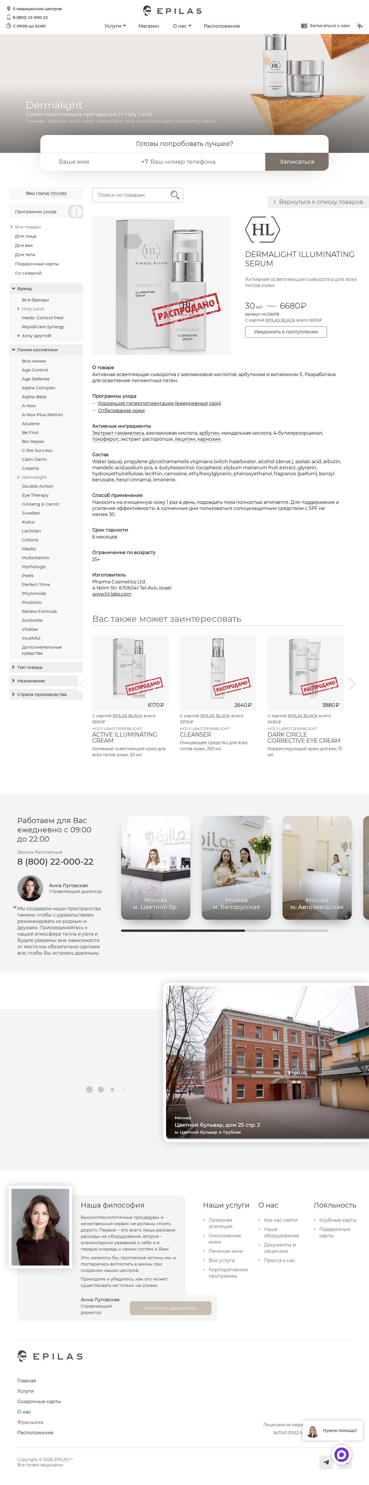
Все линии (34, 361)
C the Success (37, 450)
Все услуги (222, 1260)
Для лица (25, 236)
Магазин (148, 26)
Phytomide (34, 593)
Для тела (25, 254)
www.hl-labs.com (111, 594)
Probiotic (32, 602)
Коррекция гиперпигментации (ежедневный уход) (159, 403)
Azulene (30, 423)
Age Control (35, 370)
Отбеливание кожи (121, 410)
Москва (59, 193)
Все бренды (35, 300)
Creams (30, 468)
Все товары (28, 227)
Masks (29, 548)
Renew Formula (39, 611)
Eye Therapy (35, 495)
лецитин (185, 439)
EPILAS (172, 7)
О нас (180, 26)
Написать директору (171, 1308)
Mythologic (34, 566)
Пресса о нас (279, 1260)
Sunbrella (32, 620)
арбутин (209, 433)
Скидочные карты (39, 1401)
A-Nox (28, 405)
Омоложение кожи (225, 1239)
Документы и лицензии (280, 1248)
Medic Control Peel (42, 317)
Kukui (28, 522)
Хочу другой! (36, 335)
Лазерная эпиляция (221, 1223)
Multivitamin (35, 557)
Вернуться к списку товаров (321, 201)
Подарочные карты (37, 263)
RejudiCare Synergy (43, 326)
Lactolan (31, 531)
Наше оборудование (281, 1232)
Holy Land (82, 121)
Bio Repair (33, 441)
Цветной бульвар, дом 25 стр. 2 (217, 1125)
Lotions (30, 539)
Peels (28, 575)
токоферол (105, 439)
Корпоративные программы (228, 1273)
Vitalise (30, 629)
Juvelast (31, 513)
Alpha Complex (38, 388)
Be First (30, 432)
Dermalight (109, 121)
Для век (24, 245)
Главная (35, 121)
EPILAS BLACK (280, 320)
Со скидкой (28, 273)
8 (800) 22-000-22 (30, 17)
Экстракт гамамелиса (118, 433)
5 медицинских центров (37, 8)
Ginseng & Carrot (40, 504)
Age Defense (36, 379)
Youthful (31, 638)
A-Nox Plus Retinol (42, 414)
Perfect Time (36, 584)
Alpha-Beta (34, 396)
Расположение (222, 26)
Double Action (37, 486)
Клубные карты (338, 1220)
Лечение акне (226, 1251)
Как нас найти (281, 1220)
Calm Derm (34, 459)
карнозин (209, 439)
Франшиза (30, 1422)
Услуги (113, 26)
